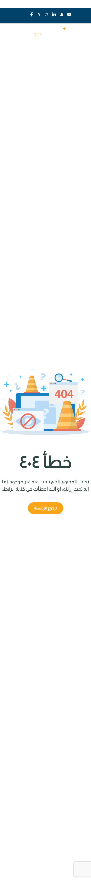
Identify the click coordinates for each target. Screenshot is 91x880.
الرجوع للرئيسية (45, 508)
